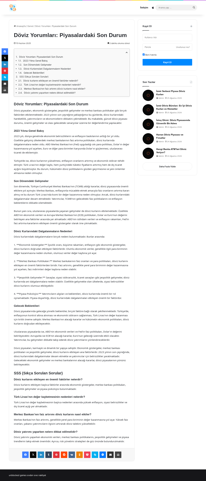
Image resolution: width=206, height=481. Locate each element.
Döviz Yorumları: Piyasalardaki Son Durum (41, 56)
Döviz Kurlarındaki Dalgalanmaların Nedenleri (47, 68)
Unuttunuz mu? (183, 47)
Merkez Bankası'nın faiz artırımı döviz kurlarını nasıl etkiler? (54, 88)
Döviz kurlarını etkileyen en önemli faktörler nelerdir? (50, 80)
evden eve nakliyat (36, 475)
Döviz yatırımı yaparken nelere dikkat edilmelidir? (49, 92)
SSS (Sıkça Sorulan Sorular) (33, 76)
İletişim (144, 7)
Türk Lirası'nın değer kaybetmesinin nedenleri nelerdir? (52, 84)
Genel (30, 26)
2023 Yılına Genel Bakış (35, 60)
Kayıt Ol (167, 62)
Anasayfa (21, 26)
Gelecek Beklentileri (34, 72)
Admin (161, 98)
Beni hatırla (150, 54)
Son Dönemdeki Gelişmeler (37, 64)
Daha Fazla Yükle (167, 166)
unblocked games (18, 475)
